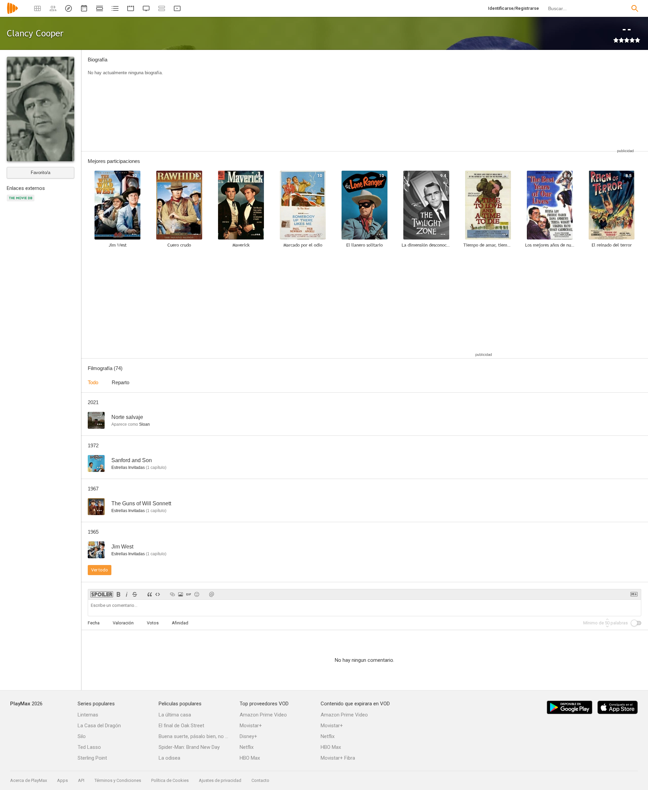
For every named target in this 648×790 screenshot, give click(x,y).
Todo (93, 382)
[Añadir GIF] (189, 594)
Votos (153, 622)
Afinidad (180, 622)
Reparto (120, 382)
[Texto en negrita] (118, 594)
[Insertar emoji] (197, 594)
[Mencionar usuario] (212, 594)
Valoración (123, 622)
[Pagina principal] (12, 12)
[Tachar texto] (135, 594)
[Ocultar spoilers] (101, 594)
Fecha (94, 622)
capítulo (156, 467)
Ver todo (99, 569)
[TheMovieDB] (21, 201)
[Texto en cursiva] (127, 594)
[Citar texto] (149, 594)
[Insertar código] (158, 594)
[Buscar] (635, 8)
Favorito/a (40, 172)
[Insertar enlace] (172, 594)
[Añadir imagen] (181, 594)
